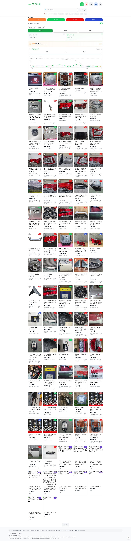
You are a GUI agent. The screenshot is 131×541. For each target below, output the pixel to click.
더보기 (65, 524)
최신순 (40, 30)
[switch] (101, 23)
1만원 (47, 51)
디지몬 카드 (76, 13)
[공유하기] (91, 4)
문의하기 (20, 533)
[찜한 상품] (86, 4)
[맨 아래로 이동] (128, 537)
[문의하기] (100, 4)
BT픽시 (55, 13)
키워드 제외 (41, 27)
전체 (30, 49)
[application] (65, 64)
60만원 (84, 51)
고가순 (90, 30)
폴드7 (82, 13)
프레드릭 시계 (61, 13)
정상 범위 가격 (35, 49)
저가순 (65, 30)
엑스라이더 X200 (69, 13)
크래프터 (86, 13)
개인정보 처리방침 (12, 533)
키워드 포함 (32, 27)
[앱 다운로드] (82, 4)
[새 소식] (96, 4)
